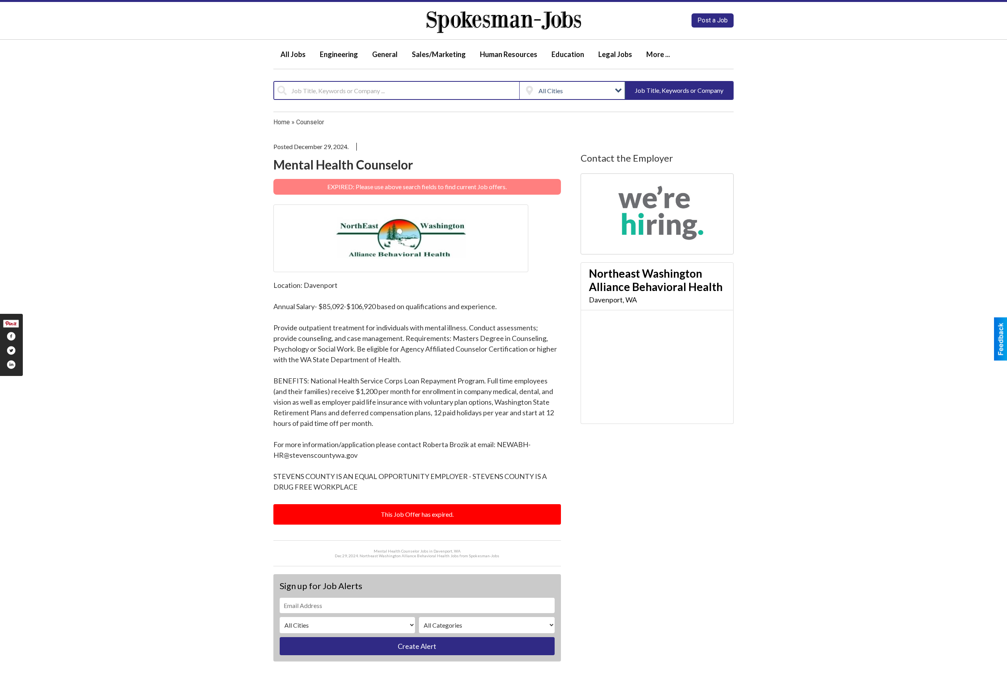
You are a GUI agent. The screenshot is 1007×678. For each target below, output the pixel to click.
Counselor (310, 122)
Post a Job (712, 20)
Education (567, 54)
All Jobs (293, 54)
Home (281, 122)
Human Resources (508, 54)
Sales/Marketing (439, 54)
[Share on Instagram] (11, 364)
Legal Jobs (615, 54)
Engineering (339, 54)
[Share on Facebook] (11, 336)
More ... (658, 54)
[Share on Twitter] (11, 350)
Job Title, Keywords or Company (679, 90)
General (385, 54)
